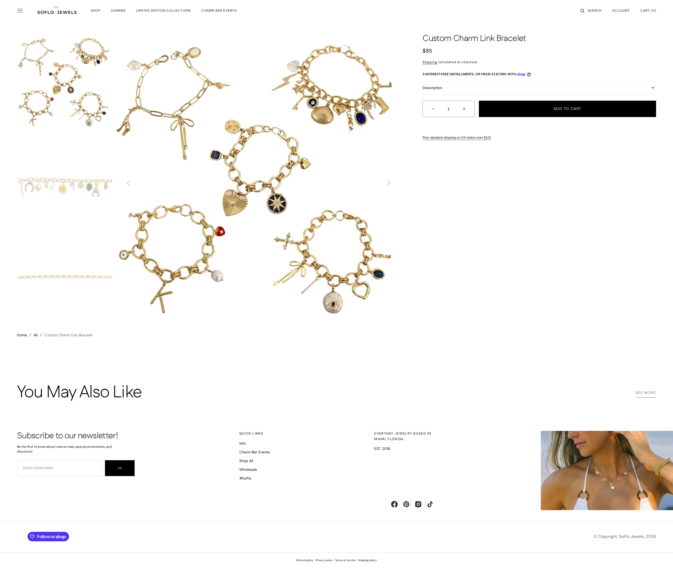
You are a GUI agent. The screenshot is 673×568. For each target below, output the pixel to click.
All (36, 335)
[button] (591, 10)
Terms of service (345, 560)
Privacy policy (324, 560)
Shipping (430, 62)
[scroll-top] (661, 556)
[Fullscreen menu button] (20, 10)
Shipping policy (367, 560)
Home (22, 335)
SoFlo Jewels (631, 536)
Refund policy (304, 560)
